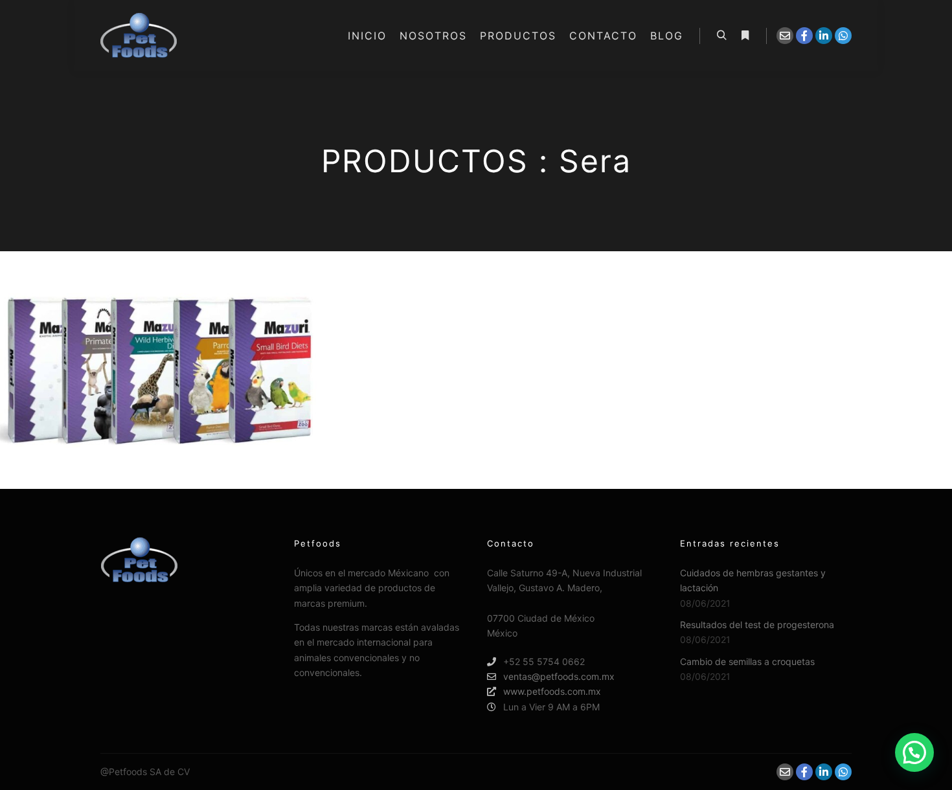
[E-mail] (784, 35)
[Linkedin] (823, 35)
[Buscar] (721, 35)
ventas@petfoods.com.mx (559, 676)
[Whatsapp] (843, 35)
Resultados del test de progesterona (757, 624)
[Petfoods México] (138, 35)
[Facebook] (804, 35)
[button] (914, 752)
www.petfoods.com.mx (552, 691)
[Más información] (744, 35)
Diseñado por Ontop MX (243, 771)
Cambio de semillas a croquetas (747, 661)
